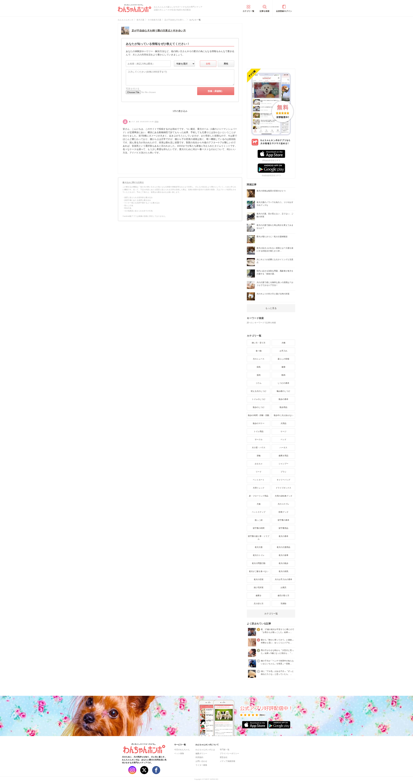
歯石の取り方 (283, 595)
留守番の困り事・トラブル (258, 537)
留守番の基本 (283, 520)
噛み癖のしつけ (283, 391)
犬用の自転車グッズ (283, 496)
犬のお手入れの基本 (283, 579)
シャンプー (283, 464)
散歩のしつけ (258, 407)
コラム (259, 383)
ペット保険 (179, 753)
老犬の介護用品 (283, 547)
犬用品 (283, 423)
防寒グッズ (283, 512)
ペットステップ (258, 512)
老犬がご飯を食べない (258, 571)
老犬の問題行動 (258, 563)
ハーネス (283, 447)
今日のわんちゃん (182, 749)
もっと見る (271, 308)
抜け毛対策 (258, 587)
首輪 (259, 456)
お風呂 (283, 587)
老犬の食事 (283, 555)
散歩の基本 (283, 399)
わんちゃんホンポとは (205, 749)
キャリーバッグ (283, 480)
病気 (259, 367)
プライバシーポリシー (229, 753)
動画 (283, 375)
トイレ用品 (258, 431)
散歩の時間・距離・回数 (258, 415)
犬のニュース (258, 359)
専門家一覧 (224, 749)
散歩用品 (283, 407)
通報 (156, 121)
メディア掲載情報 (227, 761)
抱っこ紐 (258, 520)
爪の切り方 (258, 603)
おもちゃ (258, 464)
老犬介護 (258, 547)
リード (259, 472)
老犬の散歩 (283, 563)
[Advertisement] (271, 43)
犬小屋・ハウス (258, 447)
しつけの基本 (283, 383)
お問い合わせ (201, 761)
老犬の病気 (283, 571)
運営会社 (223, 757)
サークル (258, 439)
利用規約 (199, 757)
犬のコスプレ (283, 504)
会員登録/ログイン (284, 11)
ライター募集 (201, 765)
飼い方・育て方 (258, 343)
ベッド (283, 439)
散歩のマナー (258, 423)
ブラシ (283, 472)
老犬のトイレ (258, 555)
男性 (226, 63)
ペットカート (258, 480)
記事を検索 (264, 11)
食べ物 (259, 351)
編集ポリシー (201, 753)
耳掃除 (283, 603)
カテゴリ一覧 (248, 11)
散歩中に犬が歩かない (283, 415)
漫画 (259, 375)
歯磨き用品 (283, 456)
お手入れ (283, 351)
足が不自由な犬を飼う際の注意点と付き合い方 (159, 30)
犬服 (259, 504)
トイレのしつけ (258, 399)
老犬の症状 (258, 579)
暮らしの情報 (283, 359)
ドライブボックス (283, 488)
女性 (208, 63)
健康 (283, 367)
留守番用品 (283, 528)
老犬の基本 (283, 536)
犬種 (283, 343)
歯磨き (259, 595)
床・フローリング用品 (258, 496)
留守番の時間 (258, 528)
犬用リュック (258, 488)
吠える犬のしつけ (258, 391)
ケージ (283, 431)
